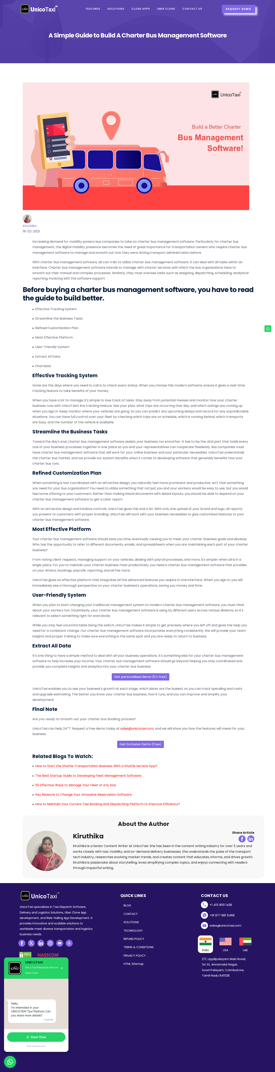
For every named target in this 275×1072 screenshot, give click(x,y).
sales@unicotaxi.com (137, 728)
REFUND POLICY (134, 939)
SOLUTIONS (131, 922)
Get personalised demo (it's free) (140, 676)
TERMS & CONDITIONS (139, 947)
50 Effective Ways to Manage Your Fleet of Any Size (75, 785)
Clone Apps (140, 9)
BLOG (127, 905)
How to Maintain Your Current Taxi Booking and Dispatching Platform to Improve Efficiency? (107, 804)
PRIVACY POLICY (135, 956)
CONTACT (131, 914)
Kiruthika (29, 226)
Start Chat (38, 1037)
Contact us (192, 9)
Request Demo (238, 9)
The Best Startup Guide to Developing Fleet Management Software (88, 775)
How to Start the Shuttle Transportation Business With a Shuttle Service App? (96, 766)
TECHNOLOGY (133, 931)
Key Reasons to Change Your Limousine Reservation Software (83, 794)
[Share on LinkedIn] (250, 838)
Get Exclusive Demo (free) (140, 744)
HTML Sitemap (134, 964)
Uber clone (166, 9)
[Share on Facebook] (242, 838)
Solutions (115, 9)
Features (93, 9)
